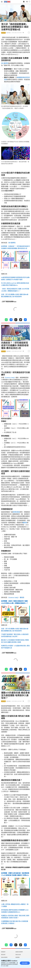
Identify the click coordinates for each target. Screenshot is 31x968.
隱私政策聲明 (4, 957)
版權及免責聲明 (19, 951)
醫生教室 (3, 32)
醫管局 (25, 522)
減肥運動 (3, 701)
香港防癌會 (16, 512)
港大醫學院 (4, 63)
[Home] (7, 1)
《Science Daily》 (10, 377)
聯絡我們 (3, 951)
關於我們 (3, 954)
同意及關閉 (24, 963)
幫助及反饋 (18, 954)
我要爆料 (17, 957)
